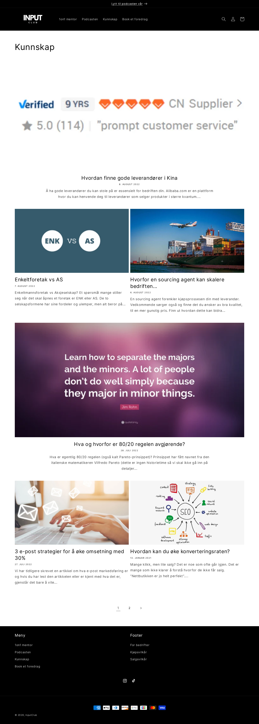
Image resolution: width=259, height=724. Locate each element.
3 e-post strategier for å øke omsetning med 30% (69, 554)
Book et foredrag (27, 666)
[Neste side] (140, 608)
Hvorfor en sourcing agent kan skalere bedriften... (177, 282)
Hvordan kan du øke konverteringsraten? (180, 551)
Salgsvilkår (138, 659)
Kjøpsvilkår (138, 652)
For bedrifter (140, 645)
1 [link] (118, 608)
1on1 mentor (24, 645)
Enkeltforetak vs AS (39, 279)
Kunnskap (22, 659)
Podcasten (23, 652)
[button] (223, 19)
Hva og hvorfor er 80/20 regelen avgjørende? (129, 444)
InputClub (31, 715)
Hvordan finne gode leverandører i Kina (129, 178)
